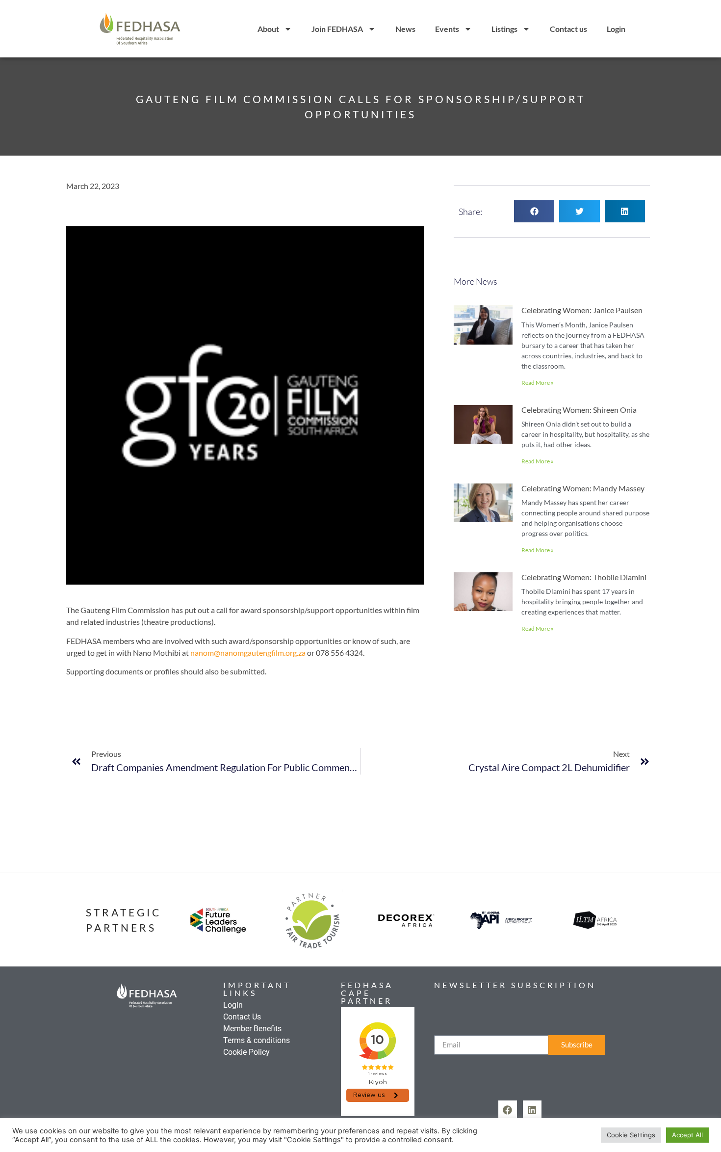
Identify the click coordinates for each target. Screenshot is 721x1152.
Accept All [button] (687, 1135)
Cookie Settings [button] (631, 1135)
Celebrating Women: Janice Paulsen (582, 310)
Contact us (568, 28)
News (405, 28)
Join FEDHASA (337, 28)
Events (447, 28)
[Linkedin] (532, 1109)
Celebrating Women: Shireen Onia (579, 409)
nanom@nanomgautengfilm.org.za (248, 652)
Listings (504, 28)
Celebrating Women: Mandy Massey (582, 488)
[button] (534, 211)
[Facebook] (507, 1109)
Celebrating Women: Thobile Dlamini (583, 577)
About (268, 28)
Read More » (537, 382)
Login (616, 28)
